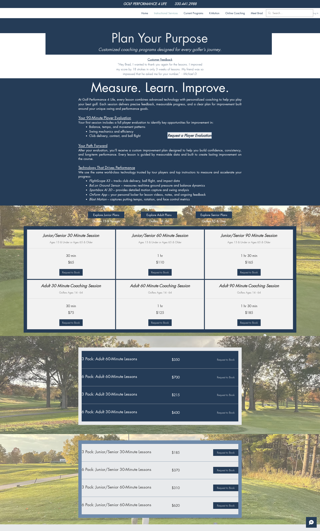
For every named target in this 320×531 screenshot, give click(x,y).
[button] (71, 272)
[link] (71, 235)
